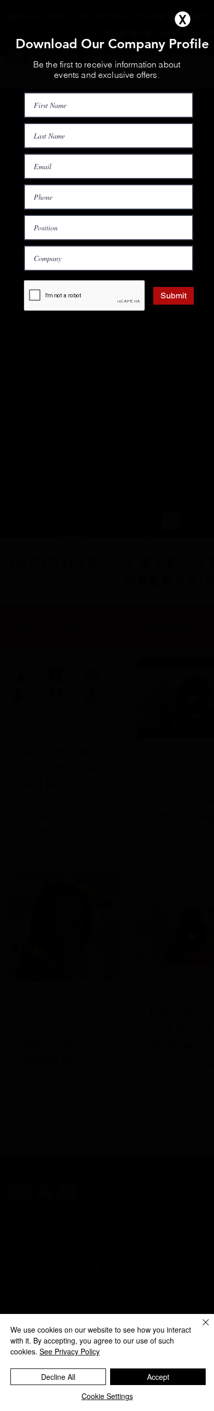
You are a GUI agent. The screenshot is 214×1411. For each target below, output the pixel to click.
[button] (182, 19)
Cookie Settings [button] (107, 1396)
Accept (158, 1377)
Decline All (58, 1377)
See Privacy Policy (69, 1351)
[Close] (199, 1328)
